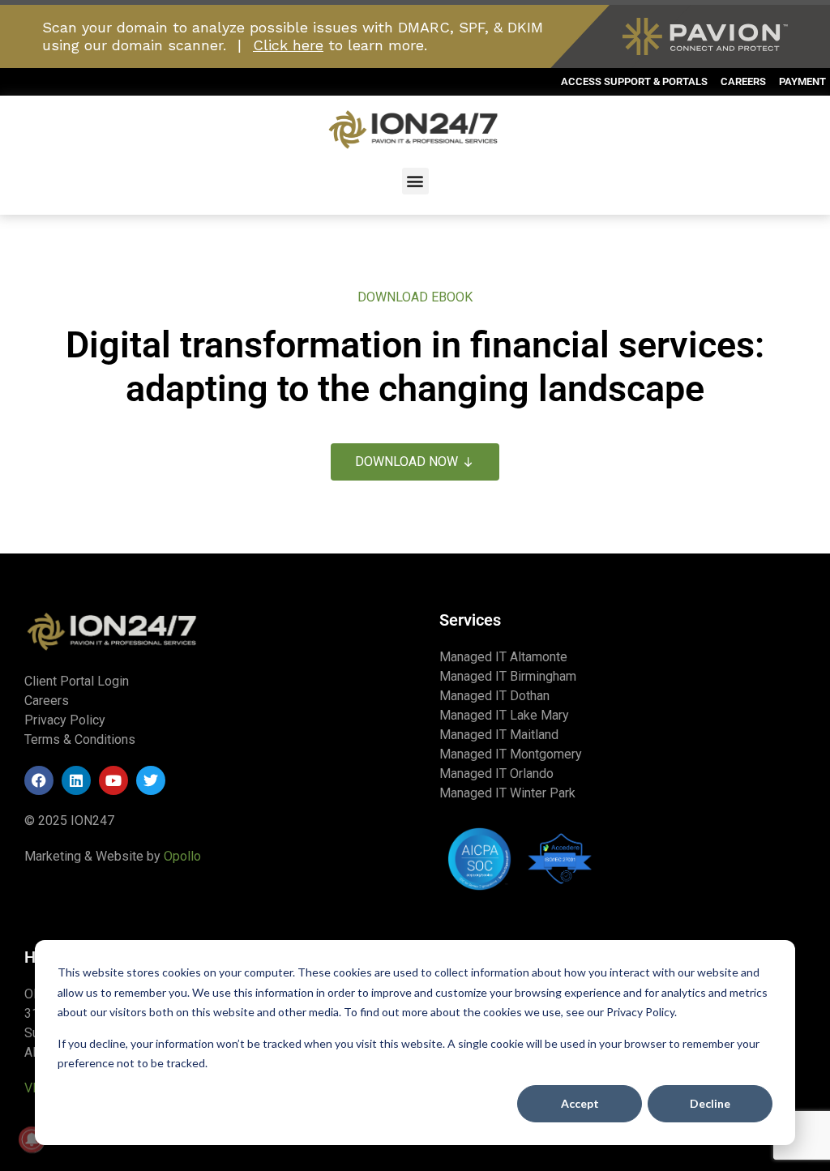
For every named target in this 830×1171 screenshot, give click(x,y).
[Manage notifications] (32, 1139)
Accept (580, 1103)
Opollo (182, 856)
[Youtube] (113, 780)
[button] (415, 181)
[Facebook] (38, 780)
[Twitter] (150, 780)
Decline (710, 1103)
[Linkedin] (76, 780)
